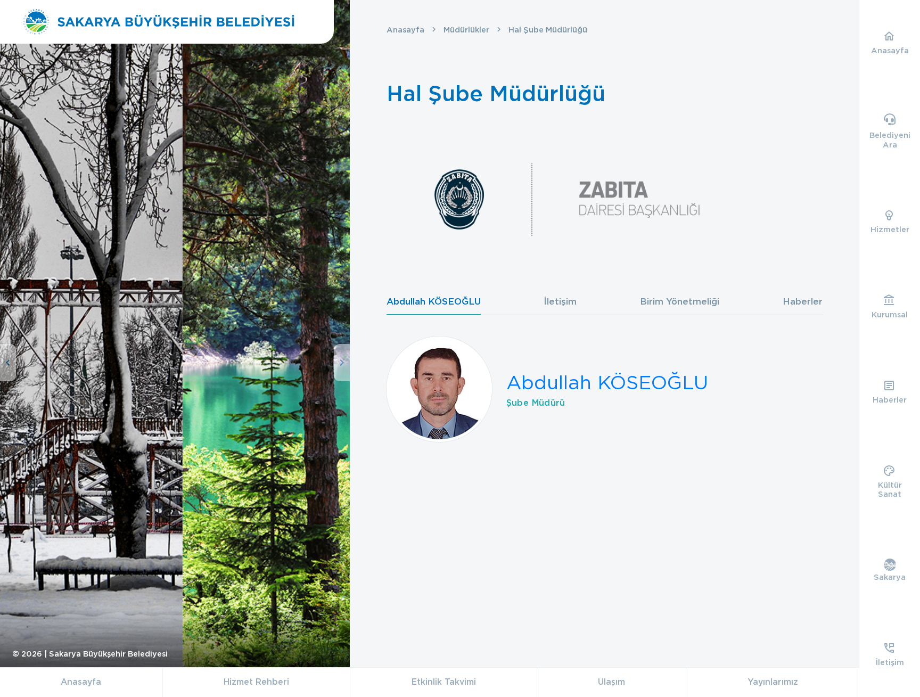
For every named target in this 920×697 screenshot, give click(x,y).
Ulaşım (611, 682)
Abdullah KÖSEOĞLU (607, 382)
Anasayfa (405, 30)
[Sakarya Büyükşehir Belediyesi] (158, 21)
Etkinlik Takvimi (444, 682)
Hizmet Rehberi (256, 682)
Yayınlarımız (773, 682)
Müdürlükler (466, 30)
